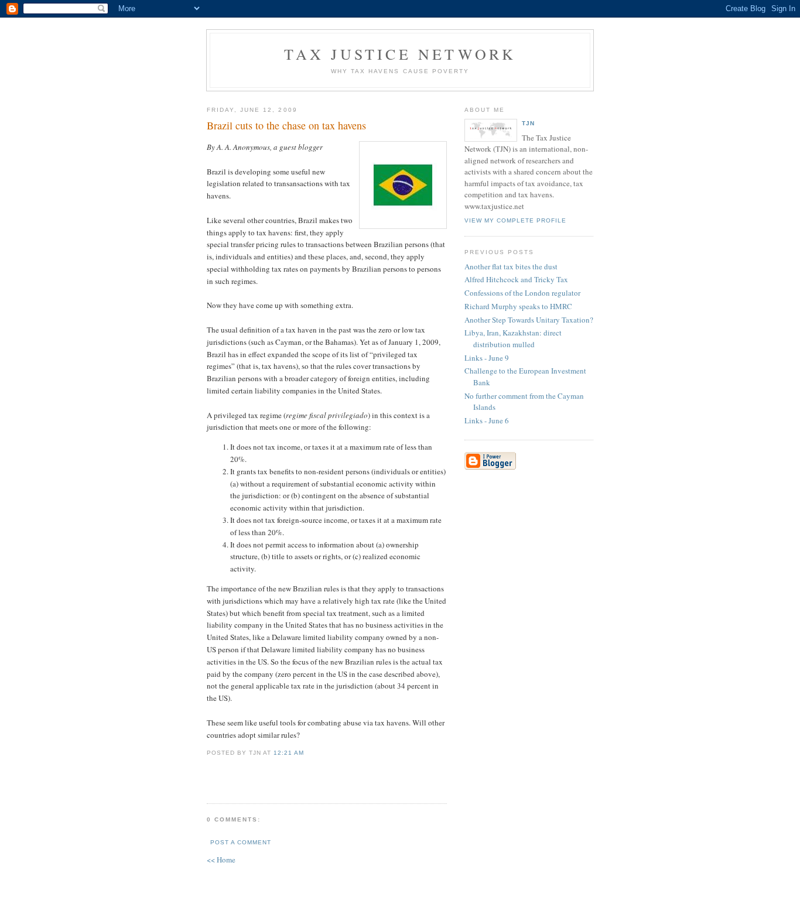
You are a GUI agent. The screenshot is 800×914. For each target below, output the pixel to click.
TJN (528, 123)
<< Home (221, 859)
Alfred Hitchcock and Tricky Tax (516, 279)
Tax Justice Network (400, 54)
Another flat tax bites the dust (511, 266)
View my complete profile (515, 220)
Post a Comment (240, 842)
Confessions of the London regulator (522, 292)
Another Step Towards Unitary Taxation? (528, 319)
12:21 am (288, 752)
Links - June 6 (486, 420)
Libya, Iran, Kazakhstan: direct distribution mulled (513, 338)
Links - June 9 (486, 357)
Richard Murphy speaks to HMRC (518, 306)
